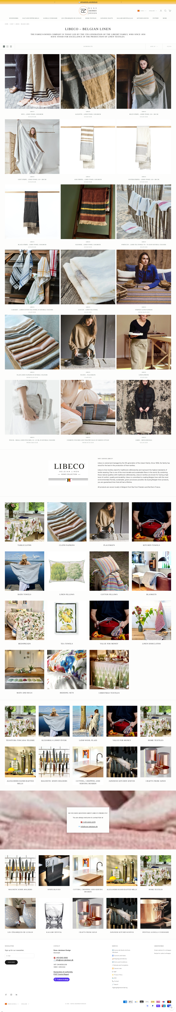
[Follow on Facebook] (6, 995)
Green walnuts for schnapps (162, 950)
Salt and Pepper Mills (30, 18)
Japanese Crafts (106, 18)
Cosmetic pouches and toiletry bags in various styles (88, 440)
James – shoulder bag (143, 440)
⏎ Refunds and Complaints (120, 965)
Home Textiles (90, 18)
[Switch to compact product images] (11, 46)
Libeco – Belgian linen (22, 24)
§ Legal (114, 971)
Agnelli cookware (50, 18)
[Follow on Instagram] (11, 995)
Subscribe (11, 962)
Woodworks (13, 18)
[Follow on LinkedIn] (16, 995)
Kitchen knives (143, 18)
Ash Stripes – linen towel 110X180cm (88, 179)
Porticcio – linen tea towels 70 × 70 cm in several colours (144, 244)
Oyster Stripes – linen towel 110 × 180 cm (143, 179)
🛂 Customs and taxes (119, 955)
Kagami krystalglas (125, 18)
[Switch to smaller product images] (7, 46)
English (152, 10)
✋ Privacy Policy (117, 975)
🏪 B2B (114, 978)
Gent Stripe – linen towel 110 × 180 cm (32, 179)
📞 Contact (115, 981)
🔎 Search (115, 984)
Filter (169, 46)
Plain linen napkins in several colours (32, 375)
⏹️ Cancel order (117, 968)
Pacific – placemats (87, 375)
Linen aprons (144, 375)
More (165, 18)
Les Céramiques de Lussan (71, 18)
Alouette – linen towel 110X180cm (88, 114)
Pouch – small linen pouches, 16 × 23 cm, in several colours (32, 440)
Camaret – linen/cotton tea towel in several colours (32, 310)
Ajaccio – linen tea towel (88, 310)
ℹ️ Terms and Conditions (119, 962)
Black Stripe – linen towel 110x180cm (32, 244)
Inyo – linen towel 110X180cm (32, 114)
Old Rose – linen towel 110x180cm (88, 244)
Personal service (106, 2)
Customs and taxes (90, 2)
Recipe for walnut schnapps (162, 953)
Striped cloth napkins (143, 310)
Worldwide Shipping (73, 2)
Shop (11, 24)
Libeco (32, 111)
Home (6, 24)
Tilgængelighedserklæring (119, 987)
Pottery (156, 18)
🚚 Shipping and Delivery (119, 959)
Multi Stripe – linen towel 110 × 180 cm (143, 114)
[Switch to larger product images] (4, 46)
